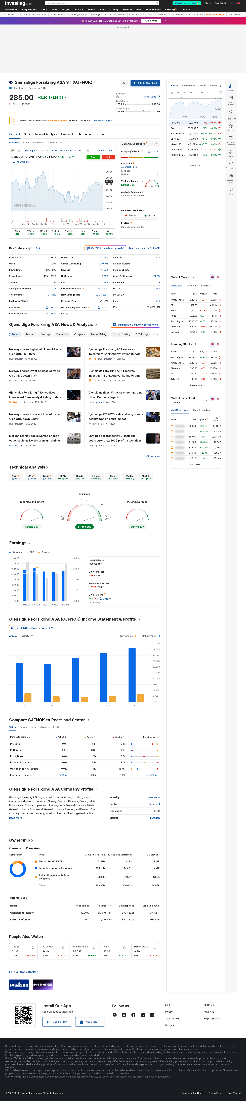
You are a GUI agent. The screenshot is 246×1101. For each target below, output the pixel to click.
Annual (13, 635)
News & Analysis (46, 134)
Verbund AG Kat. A (82, 946)
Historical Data (55, 142)
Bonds (203, 85)
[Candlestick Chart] (12, 150)
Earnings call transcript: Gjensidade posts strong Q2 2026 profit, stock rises (115, 438)
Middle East (134, 14)
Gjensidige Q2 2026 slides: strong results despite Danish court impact (116, 416)
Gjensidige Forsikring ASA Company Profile (51, 789)
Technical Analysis (27, 467)
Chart (27, 134)
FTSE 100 (175, 122)
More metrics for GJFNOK (144, 248)
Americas (107, 14)
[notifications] (232, 3)
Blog (167, 1004)
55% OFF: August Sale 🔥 (187, 3)
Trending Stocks (181, 344)
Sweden (155, 817)
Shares (11, 14)
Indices (174, 85)
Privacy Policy (215, 1093)
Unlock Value (149, 96)
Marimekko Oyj (141, 946)
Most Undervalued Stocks (183, 400)
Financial (154, 804)
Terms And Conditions (192, 1093)
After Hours (178, 14)
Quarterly (27, 635)
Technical (85, 134)
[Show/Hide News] (87, 150)
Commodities (188, 85)
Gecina (15, 946)
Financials (67, 134)
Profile (26, 142)
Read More (15, 817)
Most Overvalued (202, 410)
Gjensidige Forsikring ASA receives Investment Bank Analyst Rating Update (115, 352)
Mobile (169, 1011)
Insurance (154, 797)
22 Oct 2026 (102, 294)
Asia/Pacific (147, 14)
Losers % (206, 285)
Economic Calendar (132, 9)
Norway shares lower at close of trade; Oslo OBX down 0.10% (35, 416)
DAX (173, 128)
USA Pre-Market (163, 14)
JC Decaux (48, 946)
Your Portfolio (172, 1018)
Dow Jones (176, 149)
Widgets (169, 1025)
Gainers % (192, 285)
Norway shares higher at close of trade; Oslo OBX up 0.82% (35, 352)
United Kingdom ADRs (77, 14)
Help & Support (212, 1018)
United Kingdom (57, 14)
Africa (188, 14)
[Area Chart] (19, 150)
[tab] (16, 477)
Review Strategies (103, 120)
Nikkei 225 (176, 144)
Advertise (209, 1011)
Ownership (38, 142)
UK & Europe (120, 14)
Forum (100, 134)
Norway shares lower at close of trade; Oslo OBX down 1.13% (35, 373)
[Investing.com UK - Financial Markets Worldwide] (18, 3)
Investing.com (95, 402)
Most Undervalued (180, 410)
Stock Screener (153, 9)
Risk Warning (234, 1093)
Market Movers (181, 277)
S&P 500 (175, 138)
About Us (209, 1004)
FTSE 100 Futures (179, 155)
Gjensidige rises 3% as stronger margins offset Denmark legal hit (115, 395)
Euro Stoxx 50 (177, 133)
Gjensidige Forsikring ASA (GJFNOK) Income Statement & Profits (72, 619)
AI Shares (198, 14)
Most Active (42, 14)
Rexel (106, 946)
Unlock (63, 774)
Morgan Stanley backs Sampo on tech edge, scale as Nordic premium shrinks (35, 438)
